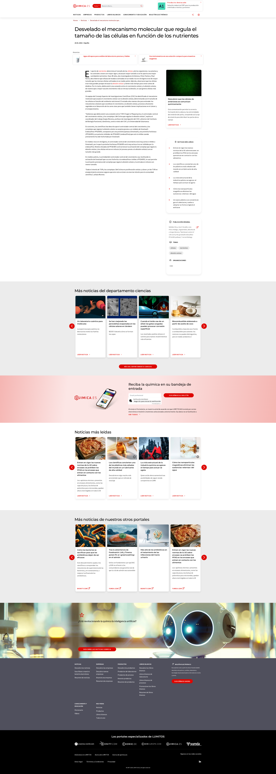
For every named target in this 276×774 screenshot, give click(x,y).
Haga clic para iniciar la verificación (147, 401)
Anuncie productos (124, 678)
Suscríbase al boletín (178, 395)
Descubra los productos (126, 668)
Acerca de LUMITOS (102, 755)
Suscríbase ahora (182, 681)
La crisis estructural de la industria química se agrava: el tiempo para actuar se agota (184, 180)
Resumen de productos (126, 682)
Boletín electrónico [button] (158, 15)
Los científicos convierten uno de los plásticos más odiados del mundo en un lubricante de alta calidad (185, 168)
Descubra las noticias (82, 668)
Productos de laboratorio (127, 671)
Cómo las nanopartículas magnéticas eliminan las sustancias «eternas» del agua (184, 191)
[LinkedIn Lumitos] (199, 762)
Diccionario (79, 710)
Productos (100, 711)
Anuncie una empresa (104, 677)
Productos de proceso (126, 675)
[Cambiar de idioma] (198, 15)
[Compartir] (192, 15)
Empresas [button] (87, 15)
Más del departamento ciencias (138, 366)
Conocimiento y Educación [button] (135, 15)
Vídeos (77, 713)
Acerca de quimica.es (119, 755)
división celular (118, 83)
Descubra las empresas (104, 668)
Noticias (99, 707)
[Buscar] (141, 6)
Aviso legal (79, 762)
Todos (96, 6)
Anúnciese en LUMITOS (83, 755)
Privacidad (111, 762)
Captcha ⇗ (156, 403)
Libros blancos (101, 714)
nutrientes (103, 71)
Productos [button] (99, 15)
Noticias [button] (77, 15)
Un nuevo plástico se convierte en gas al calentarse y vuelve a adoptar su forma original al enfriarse (186, 203)
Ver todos (133, 414)
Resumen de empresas (104, 681)
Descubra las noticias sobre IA (97, 649)
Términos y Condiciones (95, 762)
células (130, 71)
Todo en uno (100, 718)
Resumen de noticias (82, 677)
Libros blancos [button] (114, 15)
